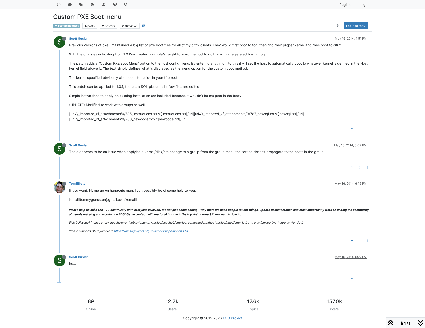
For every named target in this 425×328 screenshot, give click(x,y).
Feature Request (68, 25)
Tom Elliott (77, 183)
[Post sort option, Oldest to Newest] (338, 25)
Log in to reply (356, 25)
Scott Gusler (78, 38)
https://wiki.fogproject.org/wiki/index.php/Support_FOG (151, 231)
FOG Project (232, 318)
